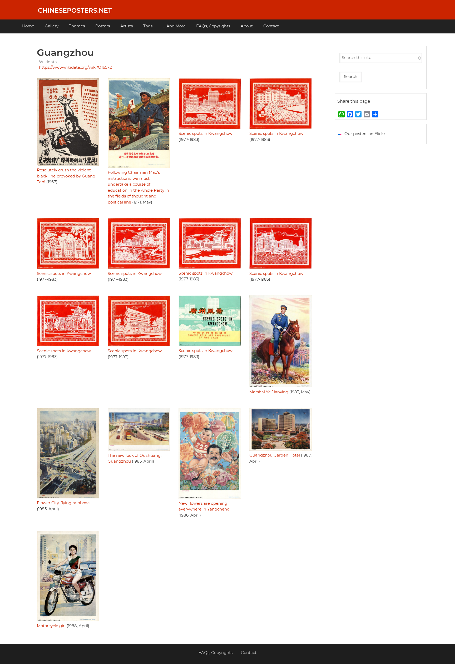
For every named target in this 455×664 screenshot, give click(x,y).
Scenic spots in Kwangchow (206, 134)
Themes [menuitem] (77, 26)
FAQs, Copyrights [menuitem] (213, 26)
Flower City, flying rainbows (63, 503)
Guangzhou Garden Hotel (274, 455)
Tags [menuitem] (147, 26)
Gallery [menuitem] (51, 26)
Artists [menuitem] (126, 26)
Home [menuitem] (28, 26)
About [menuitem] (247, 26)
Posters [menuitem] (102, 26)
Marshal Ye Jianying (268, 392)
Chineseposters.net (75, 11)
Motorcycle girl (51, 626)
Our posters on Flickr (364, 134)
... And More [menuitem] (174, 26)
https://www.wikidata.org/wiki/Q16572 (75, 68)
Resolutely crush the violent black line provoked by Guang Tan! (66, 176)
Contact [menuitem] (271, 26)
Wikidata (48, 62)
